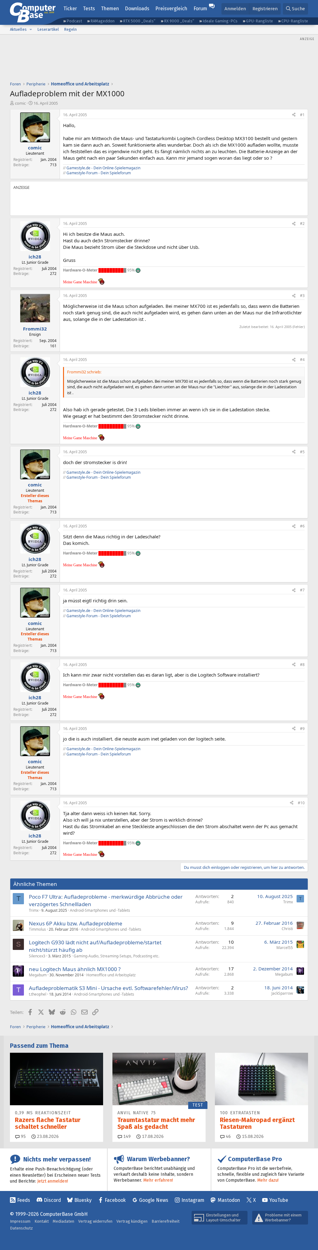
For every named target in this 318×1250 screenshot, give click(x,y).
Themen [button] (110, 8)
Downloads (137, 8)
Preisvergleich (171, 8)
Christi (287, 928)
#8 (302, 664)
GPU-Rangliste (259, 21)
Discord (52, 1200)
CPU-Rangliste (294, 21)
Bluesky (83, 1200)
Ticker (70, 8)
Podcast (74, 21)
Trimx (34, 910)
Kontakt (41, 1221)
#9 (302, 728)
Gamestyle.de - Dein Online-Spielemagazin (103, 168)
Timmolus (37, 929)
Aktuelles (18, 29)
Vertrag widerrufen (95, 1221)
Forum (200, 8)
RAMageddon (102, 21)
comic (20, 103)
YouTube (278, 1200)
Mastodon (229, 1200)
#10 (301, 802)
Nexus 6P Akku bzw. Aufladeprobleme (75, 923)
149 (126, 1136)
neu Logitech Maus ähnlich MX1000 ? (74, 969)
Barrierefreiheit (165, 1221)
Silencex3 (37, 956)
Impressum (20, 1221)
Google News (153, 1200)
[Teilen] (294, 115)
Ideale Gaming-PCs (220, 21)
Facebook (115, 1200)
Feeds (23, 1200)
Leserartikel (48, 29)
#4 (302, 359)
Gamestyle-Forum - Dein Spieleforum (98, 173)
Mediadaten (63, 1221)
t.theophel (37, 994)
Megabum (38, 975)
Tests (89, 8)
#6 (302, 526)
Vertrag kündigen (132, 1221)
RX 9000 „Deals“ (179, 21)
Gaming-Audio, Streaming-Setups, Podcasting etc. (116, 956)
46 (228, 1136)
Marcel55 (284, 947)
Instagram (192, 1200)
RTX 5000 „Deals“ (139, 21)
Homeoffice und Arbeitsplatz (111, 975)
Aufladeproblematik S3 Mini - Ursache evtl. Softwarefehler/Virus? (108, 988)
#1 (302, 114)
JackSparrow (282, 993)
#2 (302, 223)
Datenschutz (21, 1228)
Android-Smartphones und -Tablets (100, 910)
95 (23, 1136)
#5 (302, 451)
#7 (302, 590)
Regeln (70, 29)
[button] (31, 29)
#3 (302, 295)
